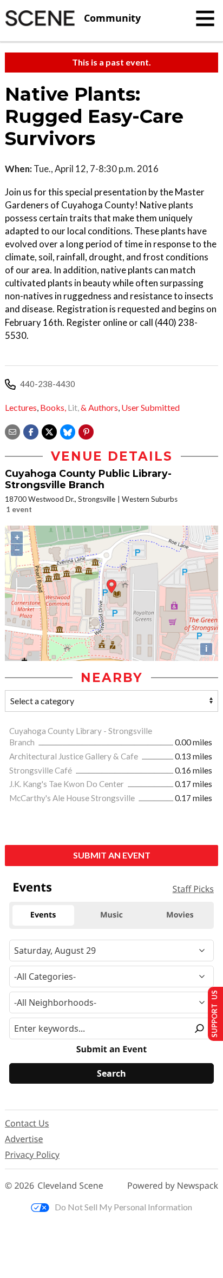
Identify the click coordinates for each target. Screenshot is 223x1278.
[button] (86, 430)
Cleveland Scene (70, 1185)
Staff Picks (193, 889)
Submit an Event (111, 855)
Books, (53, 407)
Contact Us (27, 1123)
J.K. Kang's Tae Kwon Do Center (67, 784)
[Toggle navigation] (205, 18)
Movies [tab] (179, 915)
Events (32, 887)
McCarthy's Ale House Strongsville (72, 798)
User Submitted (150, 407)
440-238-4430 (47, 384)
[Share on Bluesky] (67, 430)
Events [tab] (43, 915)
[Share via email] (12, 430)
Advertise (24, 1139)
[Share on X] (49, 430)
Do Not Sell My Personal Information (123, 1207)
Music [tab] (111, 915)
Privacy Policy (32, 1155)
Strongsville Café (41, 770)
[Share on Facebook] (30, 430)
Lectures (21, 407)
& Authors (99, 407)
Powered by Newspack (172, 1185)
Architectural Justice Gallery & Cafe (74, 756)
